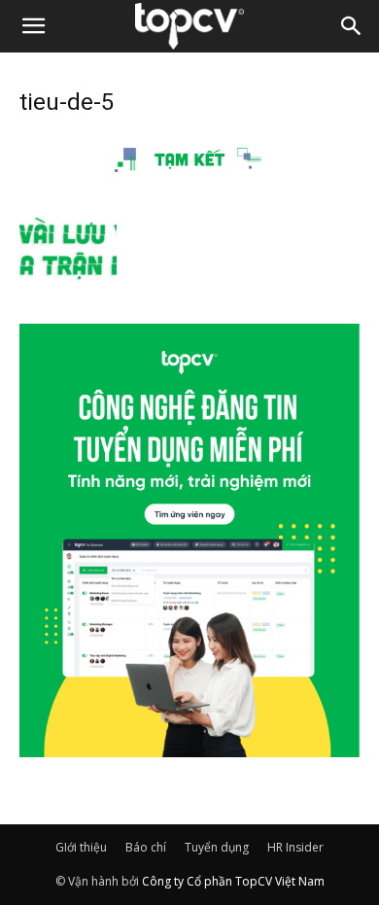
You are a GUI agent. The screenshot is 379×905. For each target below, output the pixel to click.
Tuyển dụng (217, 847)
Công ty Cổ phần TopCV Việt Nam (233, 881)
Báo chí (145, 847)
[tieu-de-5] (189, 181)
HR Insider (295, 847)
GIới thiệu (81, 847)
